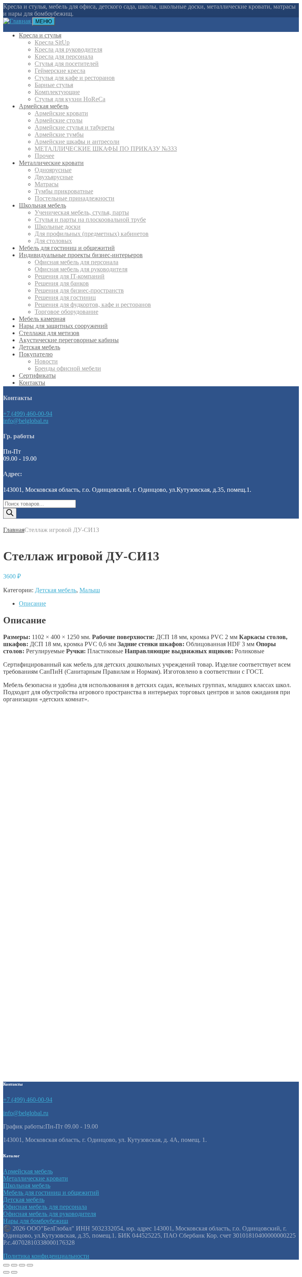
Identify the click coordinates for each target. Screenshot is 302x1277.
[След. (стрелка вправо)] (14, 1272)
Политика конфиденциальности (46, 1256)
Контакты (32, 382)
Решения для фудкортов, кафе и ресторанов (93, 304)
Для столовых (53, 240)
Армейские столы (59, 120)
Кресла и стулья (40, 35)
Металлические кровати (51, 162)
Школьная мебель (42, 205)
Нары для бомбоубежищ (35, 1221)
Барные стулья (54, 85)
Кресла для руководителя (68, 49)
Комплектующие (57, 92)
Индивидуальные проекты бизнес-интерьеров (81, 255)
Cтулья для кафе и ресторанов (75, 77)
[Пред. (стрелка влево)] (6, 1272)
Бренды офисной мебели (68, 368)
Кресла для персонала (64, 56)
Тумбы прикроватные (64, 191)
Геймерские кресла (60, 70)
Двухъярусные (54, 177)
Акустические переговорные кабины (69, 340)
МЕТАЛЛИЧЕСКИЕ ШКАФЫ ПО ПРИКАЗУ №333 (106, 148)
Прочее (44, 155)
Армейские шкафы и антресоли (77, 141)
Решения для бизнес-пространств (79, 290)
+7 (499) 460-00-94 (27, 413)
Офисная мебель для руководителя (81, 269)
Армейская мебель (43, 106)
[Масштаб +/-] (6, 1265)
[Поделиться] (22, 1265)
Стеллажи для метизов (49, 333)
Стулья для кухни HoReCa (70, 99)
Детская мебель (39, 347)
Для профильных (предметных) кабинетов (92, 233)
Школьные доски (58, 226)
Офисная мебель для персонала (76, 262)
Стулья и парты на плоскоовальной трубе (90, 219)
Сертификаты (37, 375)
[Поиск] (10, 513)
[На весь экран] (14, 1265)
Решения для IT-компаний (70, 276)
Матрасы (47, 184)
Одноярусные (53, 170)
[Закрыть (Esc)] (30, 1265)
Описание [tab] (32, 603)
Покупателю (36, 354)
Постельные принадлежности (74, 198)
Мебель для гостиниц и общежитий (67, 248)
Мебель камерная (42, 318)
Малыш (89, 590)
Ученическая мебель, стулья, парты (82, 212)
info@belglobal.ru (25, 420)
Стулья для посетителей (67, 63)
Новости (46, 361)
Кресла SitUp (52, 42)
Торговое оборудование (66, 311)
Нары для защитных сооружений (63, 325)
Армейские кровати (61, 113)
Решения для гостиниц (65, 297)
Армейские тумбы (59, 134)
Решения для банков (62, 283)
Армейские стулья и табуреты (74, 127)
